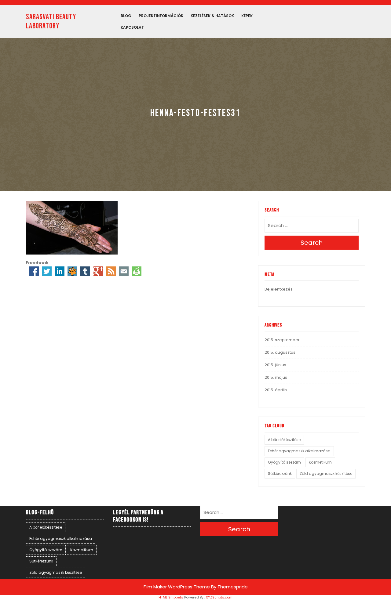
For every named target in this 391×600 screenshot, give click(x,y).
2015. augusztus (280, 352)
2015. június (275, 365)
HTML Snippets (171, 597)
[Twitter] (47, 271)
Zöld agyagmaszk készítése (326, 473)
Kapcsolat (132, 27)
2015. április (276, 390)
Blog (126, 15)
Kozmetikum (320, 462)
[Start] (72, 271)
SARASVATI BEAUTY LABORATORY (51, 21)
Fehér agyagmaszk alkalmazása (299, 451)
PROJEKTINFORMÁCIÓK (161, 15)
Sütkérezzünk (280, 473)
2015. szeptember (282, 340)
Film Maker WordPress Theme (177, 587)
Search (312, 242)
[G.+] (98, 271)
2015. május (276, 377)
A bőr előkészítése (284, 439)
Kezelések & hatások (212, 15)
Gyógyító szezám (284, 462)
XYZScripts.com (219, 597)
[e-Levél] (124, 271)
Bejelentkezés (279, 289)
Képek (247, 15)
